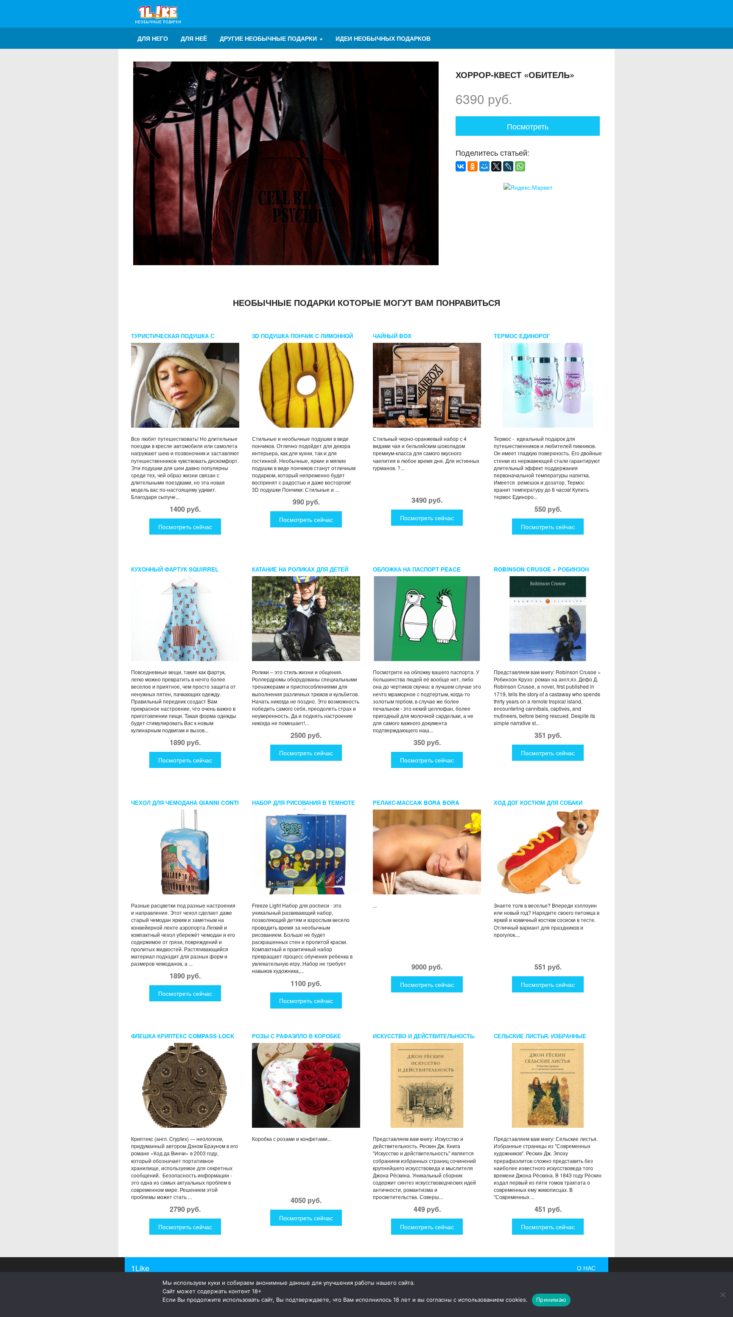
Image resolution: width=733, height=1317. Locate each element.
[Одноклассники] (472, 166)
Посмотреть (527, 126)
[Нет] (722, 1294)
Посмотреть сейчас (185, 526)
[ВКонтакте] (461, 166)
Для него (152, 38)
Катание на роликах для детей (300, 569)
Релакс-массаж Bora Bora (416, 803)
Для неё (194, 38)
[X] (496, 166)
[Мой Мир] (484, 166)
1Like (140, 1267)
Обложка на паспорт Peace (417, 569)
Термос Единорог (522, 336)
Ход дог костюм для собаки (538, 803)
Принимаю (551, 1299)
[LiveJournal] (508, 166)
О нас (586, 1268)
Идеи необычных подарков (383, 38)
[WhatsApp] (520, 166)
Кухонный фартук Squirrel (174, 569)
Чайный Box (392, 336)
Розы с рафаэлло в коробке (296, 1036)
